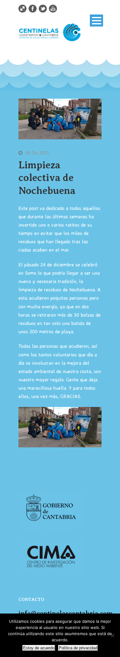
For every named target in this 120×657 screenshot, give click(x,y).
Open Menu (96, 20)
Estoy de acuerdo (38, 648)
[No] (112, 635)
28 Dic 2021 (37, 153)
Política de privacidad (78, 648)
